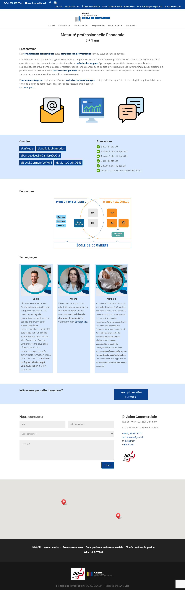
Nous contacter (115, 25)
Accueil (51, 25)
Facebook (129, 444)
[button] (64, 502)
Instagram (130, 440)
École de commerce (91, 7)
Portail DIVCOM (173, 7)
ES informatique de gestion (149, 7)
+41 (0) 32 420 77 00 (132, 433)
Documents (131, 25)
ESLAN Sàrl (123, 585)
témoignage (81, 321)
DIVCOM (58, 7)
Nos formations (72, 7)
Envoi (107, 465)
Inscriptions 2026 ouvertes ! (131, 394)
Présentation (64, 25)
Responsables (98, 25)
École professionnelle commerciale (118, 7)
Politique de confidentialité (71, 585)
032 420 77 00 (16, 3)
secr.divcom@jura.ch (133, 437)
